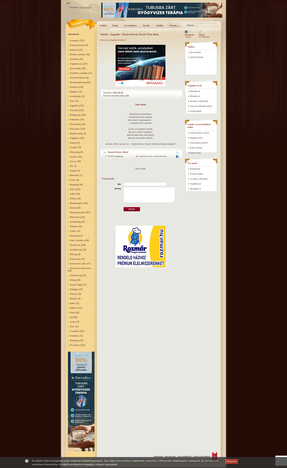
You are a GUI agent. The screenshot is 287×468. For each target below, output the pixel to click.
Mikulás (73, 298)
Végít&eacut (195, 184)
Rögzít (132, 209)
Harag (73, 143)
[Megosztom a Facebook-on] (177, 157)
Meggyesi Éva (196, 138)
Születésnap (76, 249)
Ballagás (74, 289)
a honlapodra (204, 36)
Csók (72, 322)
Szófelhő (159, 25)
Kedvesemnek (77, 45)
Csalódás (74, 331)
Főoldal (103, 25)
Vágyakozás (76, 64)
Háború (73, 308)
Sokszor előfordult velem (201, 106)
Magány (74, 91)
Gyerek (73, 157)
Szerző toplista (196, 57)
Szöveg (117, 189)
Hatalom (74, 226)
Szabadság (75, 222)
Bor (71, 166)
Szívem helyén (196, 174)
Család (73, 147)
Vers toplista (195, 52)
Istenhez (74, 336)
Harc (72, 326)
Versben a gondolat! (199, 101)
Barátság (74, 184)
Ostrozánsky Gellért (199, 143)
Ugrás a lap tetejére (201, 456)
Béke (72, 303)
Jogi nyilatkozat (184, 456)
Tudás (73, 231)
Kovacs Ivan (195, 153)
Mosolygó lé (195, 189)
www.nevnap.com (84, 7)
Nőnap (73, 280)
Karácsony (75, 259)
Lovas (73, 180)
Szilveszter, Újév (78, 263)
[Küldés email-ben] (177, 153)
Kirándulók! (195, 169)
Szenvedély (75, 68)
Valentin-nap (76, 275)
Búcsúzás (75, 129)
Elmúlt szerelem (78, 54)
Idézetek (174, 25)
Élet (72, 189)
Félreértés (75, 119)
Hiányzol (74, 50)
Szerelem (74, 40)
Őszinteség (75, 124)
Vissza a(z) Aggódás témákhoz (113, 40)
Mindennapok (76, 203)
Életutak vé (195, 91)
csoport (189, 36)
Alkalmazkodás (77, 212)
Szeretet (74, 110)
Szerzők (146, 25)
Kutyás (73, 170)
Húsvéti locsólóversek (80, 268)
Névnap (73, 254)
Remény (74, 87)
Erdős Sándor (196, 148)
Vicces (73, 161)
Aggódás (74, 105)
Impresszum (170, 456)
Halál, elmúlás (77, 240)
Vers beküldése (130, 25)
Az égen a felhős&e (199, 179)
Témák (115, 25)
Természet (75, 245)
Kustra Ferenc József (118, 152)
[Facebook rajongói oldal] (186, 33)
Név (119, 184)
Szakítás (74, 59)
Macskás (74, 175)
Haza (72, 312)
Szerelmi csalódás (79, 73)
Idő (71, 317)
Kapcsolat (158, 456)
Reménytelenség (78, 82)
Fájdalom (74, 138)
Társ (72, 101)
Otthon (73, 198)
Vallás (73, 194)
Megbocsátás (76, 133)
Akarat (73, 208)
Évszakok (75, 345)
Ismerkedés (75, 96)
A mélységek (195, 111)
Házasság (75, 152)
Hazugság (75, 235)
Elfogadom (232, 461)
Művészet (74, 217)
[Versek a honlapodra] (200, 33)
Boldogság (75, 115)
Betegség (74, 340)
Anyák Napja (76, 284)
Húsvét (73, 294)
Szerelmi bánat (77, 78)
